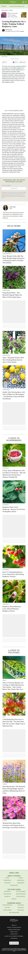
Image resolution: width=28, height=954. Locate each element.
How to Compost (20, 909)
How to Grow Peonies (20, 896)
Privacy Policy (14, 931)
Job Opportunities (20, 882)
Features (22, 31)
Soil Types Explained (7, 909)
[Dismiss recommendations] (26, 10)
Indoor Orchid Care (7, 893)
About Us (7, 877)
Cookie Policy (14, 934)
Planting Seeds (21, 904)
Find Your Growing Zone (7, 904)
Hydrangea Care (7, 891)
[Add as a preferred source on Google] (14, 943)
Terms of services (16, 192)
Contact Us (20, 877)
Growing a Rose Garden (20, 893)
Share (5, 62)
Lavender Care (7, 896)
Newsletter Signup (7, 880)
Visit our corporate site (21, 949)
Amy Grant (9, 29)
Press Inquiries (7, 882)
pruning (4, 149)
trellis (3, 71)
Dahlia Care (14, 898)
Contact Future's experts (14, 927)
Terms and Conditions (14, 929)
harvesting (23, 159)
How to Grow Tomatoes (20, 891)
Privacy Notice (12, 193)
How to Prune (7, 907)
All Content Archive (14, 885)
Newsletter (23, 62)
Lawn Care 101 (21, 907)
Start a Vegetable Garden (14, 912)
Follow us (16, 62)
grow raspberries (17, 66)
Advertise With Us (20, 880)
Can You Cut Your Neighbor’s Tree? (17, 6)
